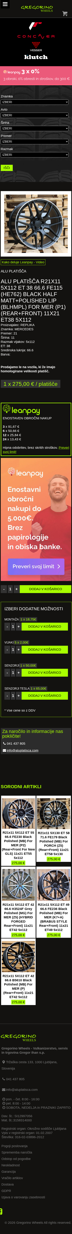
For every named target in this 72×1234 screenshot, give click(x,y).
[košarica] (65, 14)
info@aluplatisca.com (22, 750)
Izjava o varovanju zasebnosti (23, 1197)
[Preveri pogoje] (36, 83)
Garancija (8, 1171)
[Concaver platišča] (36, 40)
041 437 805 (15, 1079)
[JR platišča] (35, 29)
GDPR (6, 1191)
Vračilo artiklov (12, 1178)
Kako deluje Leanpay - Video (23, 262)
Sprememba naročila (16, 1152)
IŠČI (7, 168)
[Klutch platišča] (36, 60)
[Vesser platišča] (36, 50)
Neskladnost (10, 1165)
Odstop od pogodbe (16, 1159)
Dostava (7, 1184)
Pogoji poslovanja (14, 1146)
